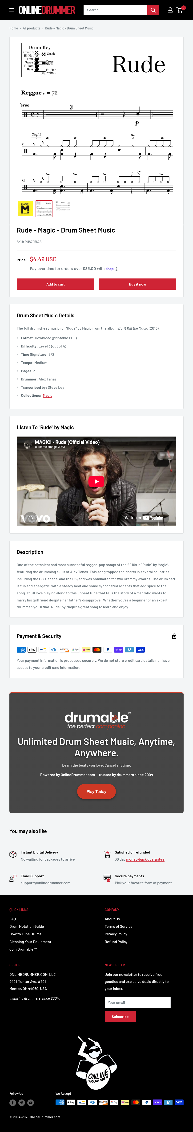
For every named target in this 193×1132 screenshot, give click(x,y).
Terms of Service (119, 926)
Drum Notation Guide (26, 926)
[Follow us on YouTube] (30, 1102)
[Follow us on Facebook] (12, 1102)
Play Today (96, 791)
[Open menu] (11, 10)
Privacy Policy (116, 934)
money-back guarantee (145, 859)
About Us (112, 918)
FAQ (12, 918)
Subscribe (120, 1016)
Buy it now (137, 284)
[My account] (170, 9)
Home (13, 28)
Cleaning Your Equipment (30, 941)
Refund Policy (116, 941)
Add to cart (55, 284)
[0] (180, 10)
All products (31, 28)
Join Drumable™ (23, 949)
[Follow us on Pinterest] (21, 1102)
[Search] (153, 10)
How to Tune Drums (25, 934)
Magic (47, 395)
